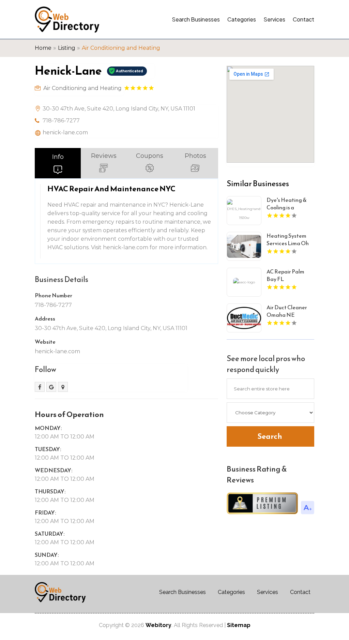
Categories (241, 19)
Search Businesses (196, 19)
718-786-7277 (61, 120)
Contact (303, 19)
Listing (66, 48)
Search (269, 436)
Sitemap (239, 625)
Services (274, 19)
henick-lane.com (65, 132)
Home (43, 48)
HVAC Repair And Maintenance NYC (111, 188)
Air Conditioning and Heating (121, 48)
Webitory (158, 625)
